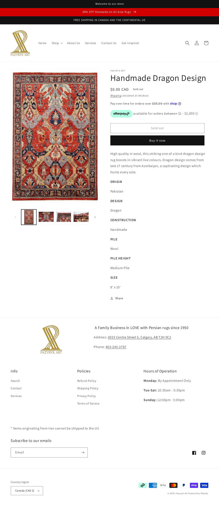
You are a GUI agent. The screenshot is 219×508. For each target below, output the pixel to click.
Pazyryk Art (181, 493)
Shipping (115, 95)
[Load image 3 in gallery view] (63, 217)
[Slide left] (15, 217)
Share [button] (119, 298)
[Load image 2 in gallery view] (46, 217)
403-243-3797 (116, 347)
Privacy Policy (86, 396)
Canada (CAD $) (24, 490)
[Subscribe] (82, 452)
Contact (16, 388)
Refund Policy (86, 381)
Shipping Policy (87, 388)
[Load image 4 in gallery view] (81, 217)
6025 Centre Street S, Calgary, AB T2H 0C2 (139, 337)
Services (16, 396)
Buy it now (157, 140)
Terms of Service (88, 403)
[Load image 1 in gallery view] (28, 217)
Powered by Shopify (198, 493)
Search (15, 381)
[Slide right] (95, 217)
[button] (57, 43)
